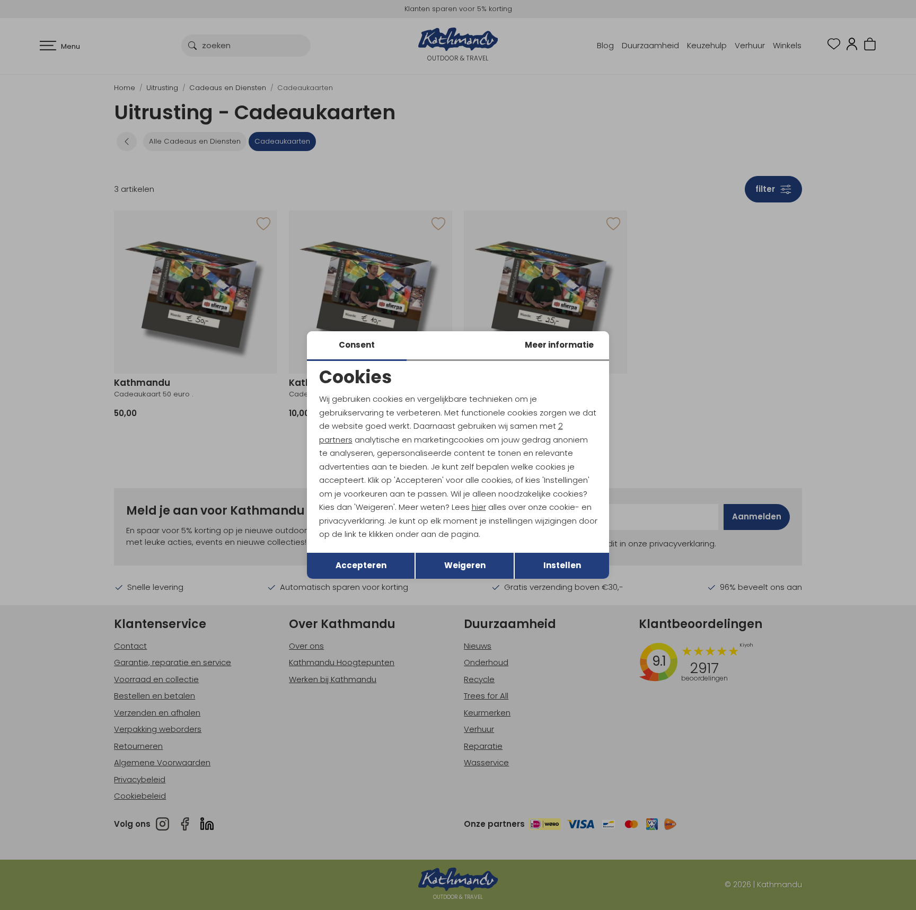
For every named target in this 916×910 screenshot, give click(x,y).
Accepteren (361, 565)
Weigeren (465, 565)
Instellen (562, 565)
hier (479, 507)
